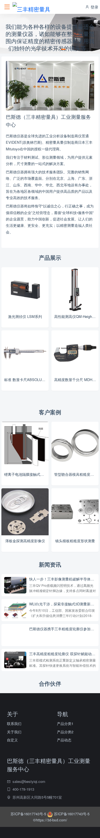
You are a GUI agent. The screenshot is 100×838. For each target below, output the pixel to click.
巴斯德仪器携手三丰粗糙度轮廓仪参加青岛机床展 (62, 629)
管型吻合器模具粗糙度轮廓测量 (76, 474)
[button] (36, 49)
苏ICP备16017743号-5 (29, 813)
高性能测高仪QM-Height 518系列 (76, 316)
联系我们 (14, 723)
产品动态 (64, 739)
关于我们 (14, 731)
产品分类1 (65, 723)
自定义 (12, 739)
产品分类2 (65, 731)
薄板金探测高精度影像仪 (25, 540)
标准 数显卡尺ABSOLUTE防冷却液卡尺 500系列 (26, 379)
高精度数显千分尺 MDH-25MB (76, 379)
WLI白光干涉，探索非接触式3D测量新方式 (62, 604)
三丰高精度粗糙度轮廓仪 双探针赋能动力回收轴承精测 (62, 654)
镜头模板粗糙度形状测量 (75, 540)
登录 (93, 7)
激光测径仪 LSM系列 (25, 316)
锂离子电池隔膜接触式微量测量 (26, 474)
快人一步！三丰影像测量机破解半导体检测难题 (62, 579)
